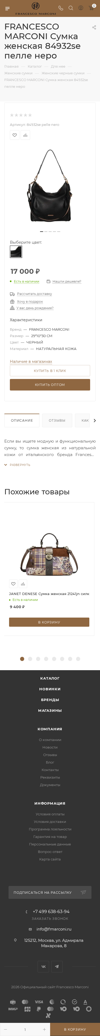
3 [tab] (38, 659)
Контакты (50, 770)
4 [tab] (46, 659)
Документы (50, 785)
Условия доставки (50, 821)
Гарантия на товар (50, 836)
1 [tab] (22, 659)
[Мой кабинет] (80, 8)
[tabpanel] (50, 569)
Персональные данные (50, 844)
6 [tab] (62, 659)
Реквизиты (50, 777)
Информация (50, 803)
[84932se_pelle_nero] (50, 187)
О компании (50, 740)
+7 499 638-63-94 (51, 912)
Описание (22, 420)
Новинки (50, 689)
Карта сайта (50, 859)
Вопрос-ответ (50, 851)
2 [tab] (30, 659)
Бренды (50, 700)
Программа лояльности (50, 829)
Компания (50, 729)
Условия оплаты (50, 814)
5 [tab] (54, 659)
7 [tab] (70, 659)
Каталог (50, 678)
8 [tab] (78, 659)
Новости (50, 747)
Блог (50, 762)
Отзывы (57, 420)
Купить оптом (50, 385)
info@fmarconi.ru (54, 929)
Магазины (50, 710)
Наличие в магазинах (31, 361)
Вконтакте (43, 966)
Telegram (57, 966)
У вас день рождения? (35, 308)
